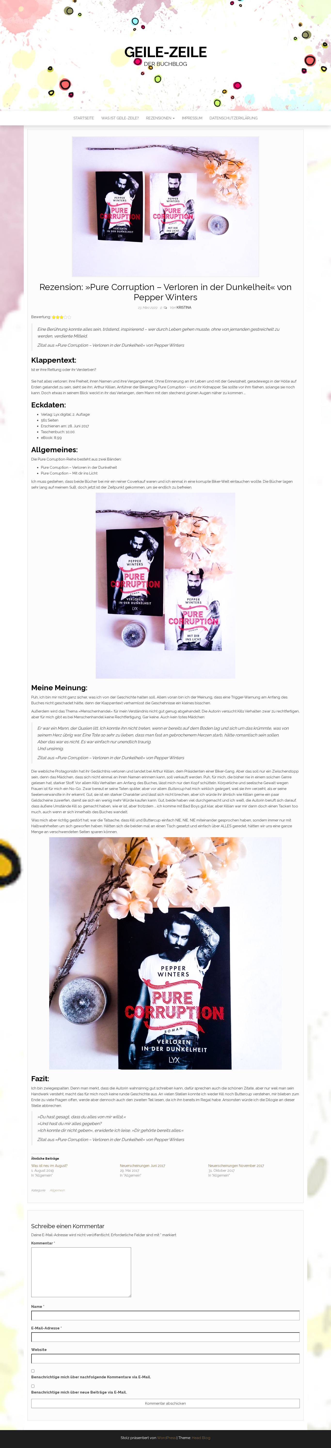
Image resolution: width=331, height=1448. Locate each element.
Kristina (184, 307)
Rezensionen (159, 118)
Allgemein (57, 1190)
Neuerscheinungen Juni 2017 (142, 1166)
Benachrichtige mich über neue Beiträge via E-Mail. (79, 1392)
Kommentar (43, 1243)
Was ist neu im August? (49, 1166)
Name (37, 1306)
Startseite (83, 118)
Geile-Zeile (165, 52)
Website (39, 1350)
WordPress (166, 1438)
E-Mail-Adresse (46, 1328)
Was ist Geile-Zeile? (120, 118)
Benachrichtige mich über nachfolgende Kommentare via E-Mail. (91, 1377)
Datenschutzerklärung (234, 118)
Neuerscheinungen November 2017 (236, 1166)
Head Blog (201, 1438)
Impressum (192, 118)
